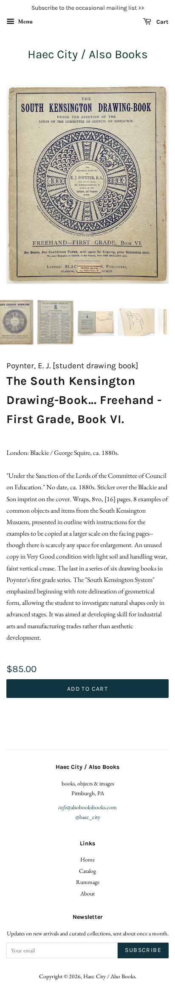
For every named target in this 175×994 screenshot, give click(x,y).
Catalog (87, 871)
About (87, 893)
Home (87, 859)
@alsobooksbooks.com (87, 807)
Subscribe (143, 950)
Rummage (87, 882)
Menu (25, 21)
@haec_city (87, 817)
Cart (162, 21)
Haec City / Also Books (88, 54)
